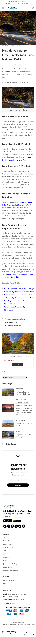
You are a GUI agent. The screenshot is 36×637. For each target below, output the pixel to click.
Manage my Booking (18, 622)
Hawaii (23, 420)
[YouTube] (27, 3)
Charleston (19, 389)
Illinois (23, 400)
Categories (6, 372)
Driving (17, 400)
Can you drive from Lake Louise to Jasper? (23, 436)
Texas (25, 405)
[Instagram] (20, 3)
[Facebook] (22, 3)
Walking (30, 405)
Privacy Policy (4, 624)
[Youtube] (19, 526)
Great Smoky (6, 46)
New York (26, 402)
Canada (18, 431)
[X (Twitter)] (24, 3)
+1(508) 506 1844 (13, 597)
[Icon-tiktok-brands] (5, 526)
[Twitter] (16, 526)
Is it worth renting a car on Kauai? (23, 425)
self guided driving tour (13, 325)
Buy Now (29, 633)
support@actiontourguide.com (19, 1)
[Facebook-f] (12, 526)
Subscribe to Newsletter (10, 570)
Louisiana (18, 402)
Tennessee (8, 319)
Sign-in (14, 3)
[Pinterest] (29, 3)
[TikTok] (18, 3)
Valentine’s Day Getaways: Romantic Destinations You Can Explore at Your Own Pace (23, 412)
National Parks (15, 46)
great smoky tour (11, 322)
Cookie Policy (12, 624)
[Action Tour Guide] (12, 8)
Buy (9, 3)
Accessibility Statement (24, 624)
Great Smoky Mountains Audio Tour (17, 357)
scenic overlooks (19, 319)
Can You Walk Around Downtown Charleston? (22, 393)
